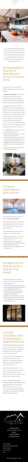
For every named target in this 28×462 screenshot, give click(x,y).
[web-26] (14, 213)
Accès (4, 452)
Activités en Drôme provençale (10, 446)
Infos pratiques (6, 444)
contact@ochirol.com (14, 436)
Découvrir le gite (7, 448)
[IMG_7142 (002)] (14, 321)
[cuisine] (14, 175)
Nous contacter (7, 450)
